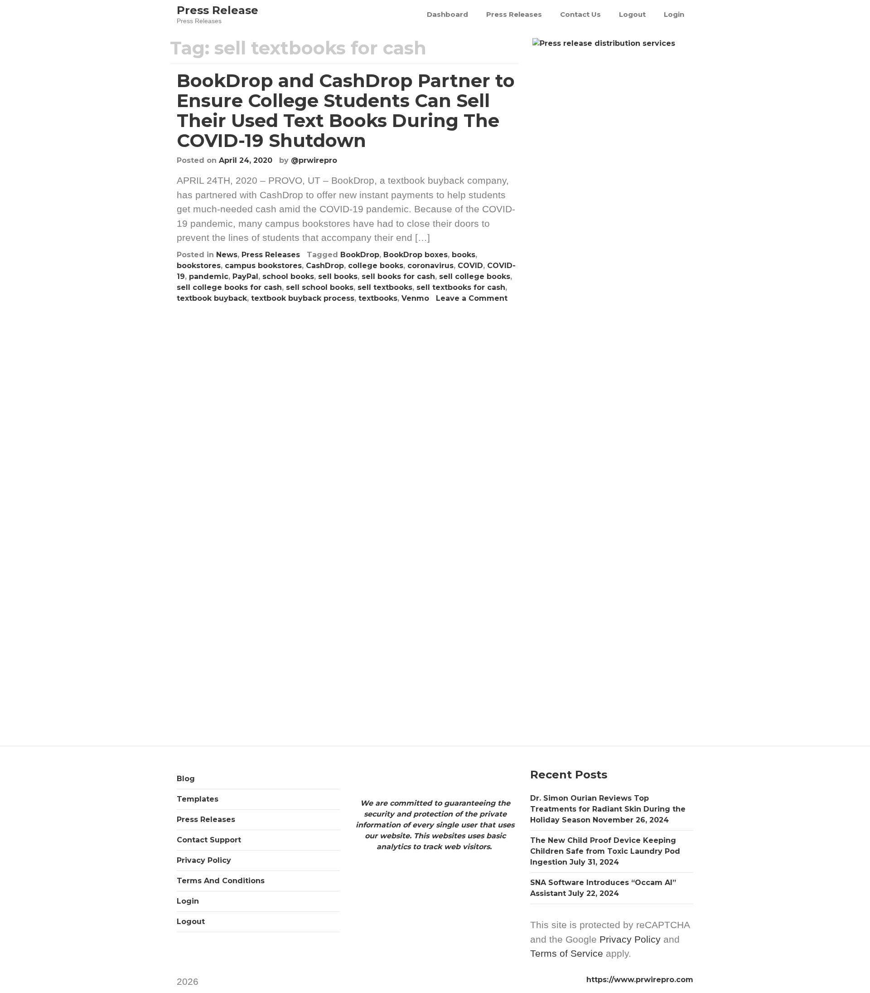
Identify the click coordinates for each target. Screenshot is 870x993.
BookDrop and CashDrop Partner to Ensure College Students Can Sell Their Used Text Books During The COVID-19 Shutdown (346, 110)
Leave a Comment (472, 298)
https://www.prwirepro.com (639, 979)
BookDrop (359, 254)
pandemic (208, 276)
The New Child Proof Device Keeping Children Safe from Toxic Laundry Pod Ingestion (605, 851)
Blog (186, 778)
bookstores (199, 265)
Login (674, 14)
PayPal (245, 276)
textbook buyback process (302, 298)
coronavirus (430, 265)
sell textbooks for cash (460, 287)
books (463, 254)
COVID (470, 265)
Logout (632, 14)
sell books (338, 276)
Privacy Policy (204, 860)
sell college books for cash (229, 287)
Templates (197, 799)
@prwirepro (314, 160)
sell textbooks (385, 287)
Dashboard (447, 14)
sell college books (474, 276)
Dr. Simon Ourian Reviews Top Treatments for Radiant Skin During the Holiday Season (608, 809)
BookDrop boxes (415, 254)
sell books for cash (398, 276)
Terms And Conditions (221, 880)
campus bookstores (263, 265)
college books (375, 265)
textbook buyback (212, 298)
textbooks (377, 298)
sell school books (319, 287)
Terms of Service (566, 953)
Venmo (415, 298)
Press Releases (514, 14)
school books (288, 276)
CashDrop (325, 265)
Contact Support (209, 840)
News (226, 254)
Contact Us (580, 14)
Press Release (217, 10)
